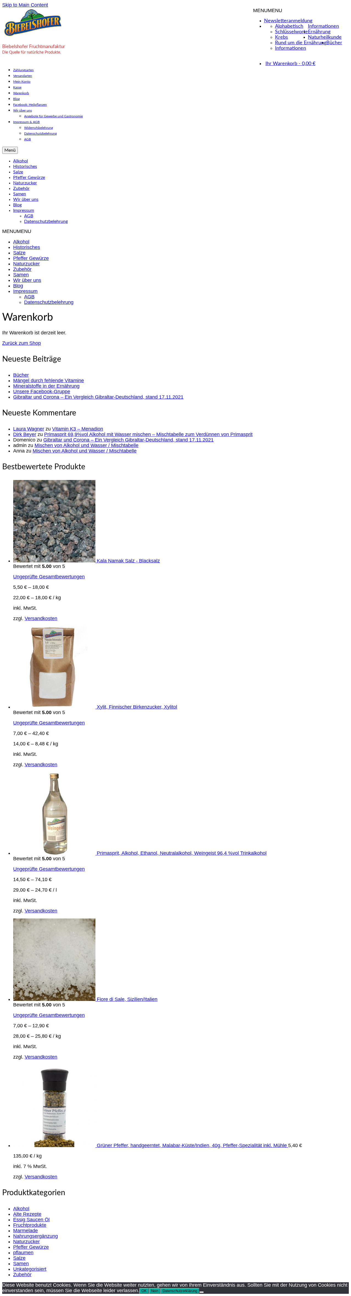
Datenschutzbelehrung (48, 302)
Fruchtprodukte (29, 1225)
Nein (154, 1291)
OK (144, 1291)
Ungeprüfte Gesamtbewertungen (49, 576)
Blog (18, 285)
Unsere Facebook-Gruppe (41, 391)
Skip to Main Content (25, 5)
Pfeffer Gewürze (31, 258)
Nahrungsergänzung (35, 1236)
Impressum (25, 291)
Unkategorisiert (29, 1269)
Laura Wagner (28, 429)
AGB (29, 296)
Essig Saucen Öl (31, 1219)
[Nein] (201, 1292)
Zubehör (22, 269)
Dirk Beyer (24, 434)
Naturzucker (26, 264)
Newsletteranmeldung (288, 20)
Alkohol (21, 242)
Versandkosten (41, 618)
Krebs (281, 37)
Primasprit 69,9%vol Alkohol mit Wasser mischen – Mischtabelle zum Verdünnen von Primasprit (148, 434)
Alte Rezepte (27, 1214)
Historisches (26, 247)
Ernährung (319, 31)
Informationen (323, 26)
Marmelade (25, 1230)
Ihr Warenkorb (290, 63)
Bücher (334, 42)
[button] (267, 10)
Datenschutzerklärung (180, 1291)
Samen (21, 274)
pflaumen (23, 1252)
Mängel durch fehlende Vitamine (48, 380)
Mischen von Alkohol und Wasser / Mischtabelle (86, 445)
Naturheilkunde (325, 37)
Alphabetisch (289, 26)
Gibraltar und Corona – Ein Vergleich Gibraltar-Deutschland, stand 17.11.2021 (98, 397)
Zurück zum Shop (21, 343)
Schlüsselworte (291, 31)
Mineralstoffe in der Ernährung (46, 386)
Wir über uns (27, 280)
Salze (19, 253)
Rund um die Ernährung (300, 42)
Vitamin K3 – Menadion (77, 429)
